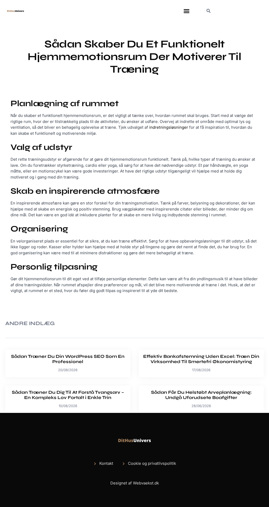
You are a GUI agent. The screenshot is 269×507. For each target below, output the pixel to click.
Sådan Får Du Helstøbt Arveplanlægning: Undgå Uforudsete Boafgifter (201, 395)
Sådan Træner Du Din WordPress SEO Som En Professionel (68, 359)
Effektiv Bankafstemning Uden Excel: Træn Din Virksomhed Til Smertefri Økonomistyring (201, 359)
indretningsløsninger (168, 127)
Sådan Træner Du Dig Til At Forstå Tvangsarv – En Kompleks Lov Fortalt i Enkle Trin (68, 395)
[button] (186, 11)
